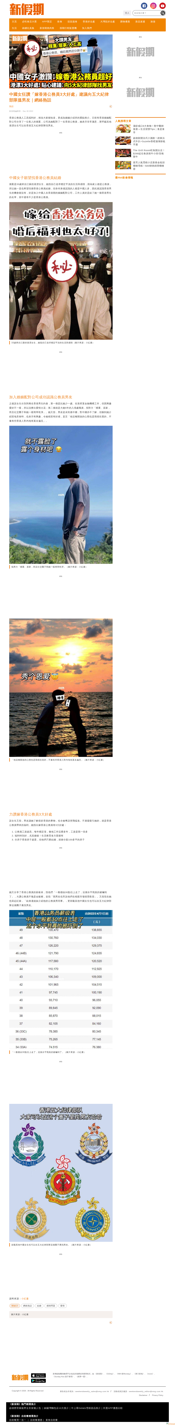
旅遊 (153, 21)
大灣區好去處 (107, 21)
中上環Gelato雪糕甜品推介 (86, 1408)
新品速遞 (140, 21)
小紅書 (25, 1298)
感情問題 (51, 1306)
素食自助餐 (52, 1420)
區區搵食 (72, 21)
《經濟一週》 (81, 1377)
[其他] (111, 108)
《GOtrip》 (109, 1374)
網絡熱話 (27, 1306)
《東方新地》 (139, 1374)
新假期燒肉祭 (47, 28)
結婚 (39, 1306)
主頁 (14, 21)
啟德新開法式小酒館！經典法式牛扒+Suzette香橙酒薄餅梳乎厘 (149, 141)
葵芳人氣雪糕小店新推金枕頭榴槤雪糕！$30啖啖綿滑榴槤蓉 (149, 165)
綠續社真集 (28, 28)
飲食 (59, 21)
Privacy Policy (157, 1395)
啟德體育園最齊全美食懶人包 (25, 1408)
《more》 (150, 1374)
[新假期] (48, 9)
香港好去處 (89, 21)
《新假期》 (99, 1374)
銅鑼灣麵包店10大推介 (56, 1408)
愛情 (62, 1306)
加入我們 (87, 28)
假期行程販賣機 (68, 28)
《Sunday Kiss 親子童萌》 (63, 1377)
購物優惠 (125, 21)
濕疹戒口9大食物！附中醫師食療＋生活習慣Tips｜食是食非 (149, 129)
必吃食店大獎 (29, 21)
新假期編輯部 (15, 111)
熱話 (11, 106)
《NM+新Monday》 (124, 1374)
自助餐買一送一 (17, 1420)
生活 (14, 28)
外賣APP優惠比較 (113, 1408)
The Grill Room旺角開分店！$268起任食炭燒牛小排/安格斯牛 (149, 153)
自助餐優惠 (36, 1420)
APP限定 (47, 21)
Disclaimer (143, 1395)
